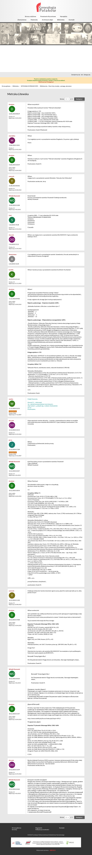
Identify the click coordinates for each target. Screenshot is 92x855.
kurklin (11, 270)
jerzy (10, 440)
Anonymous (12, 254)
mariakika (12, 136)
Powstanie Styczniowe (48, 16)
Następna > (79, 99)
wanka (11, 399)
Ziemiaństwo (22, 20)
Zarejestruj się (75, 74)
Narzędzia (63, 16)
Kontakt (71, 20)
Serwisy (14, 829)
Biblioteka (60, 20)
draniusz (11, 104)
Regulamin (38, 828)
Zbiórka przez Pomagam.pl (46, 82)
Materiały (34, 20)
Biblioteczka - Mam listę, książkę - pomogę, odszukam (56, 86)
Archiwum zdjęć (47, 20)
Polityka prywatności (42, 829)
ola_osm (11, 235)
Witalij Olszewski (14, 196)
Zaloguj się (87, 74)
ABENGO (53, 850)
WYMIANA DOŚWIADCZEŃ (29, 86)
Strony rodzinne (30, 16)
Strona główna (6, 86)
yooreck (11, 176)
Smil (10, 215)
